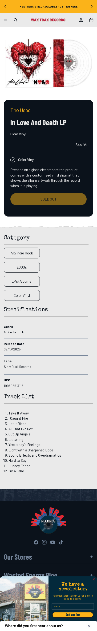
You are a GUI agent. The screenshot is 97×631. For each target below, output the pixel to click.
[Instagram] (44, 542)
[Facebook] (36, 542)
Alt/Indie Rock (22, 253)
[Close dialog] (94, 579)
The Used (20, 110)
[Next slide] (92, 6)
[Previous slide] (5, 6)
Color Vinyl (22, 295)
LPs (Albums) (22, 281)
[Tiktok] (61, 542)
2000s (22, 267)
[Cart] (91, 20)
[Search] (15, 20)
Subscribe (72, 615)
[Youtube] (53, 542)
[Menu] (5, 20)
